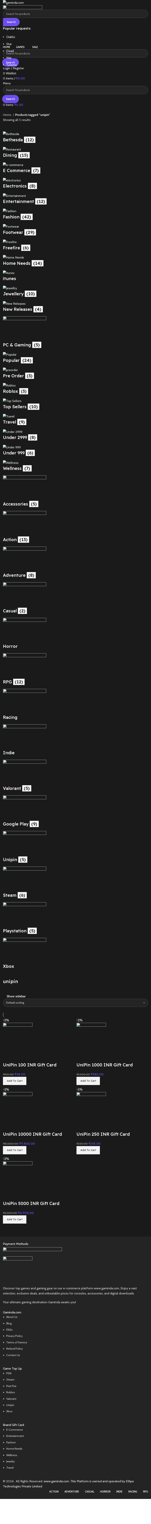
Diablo (10, 37)
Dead (10, 51)
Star (9, 44)
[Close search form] (5, 5)
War (9, 58)
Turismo (11, 65)
